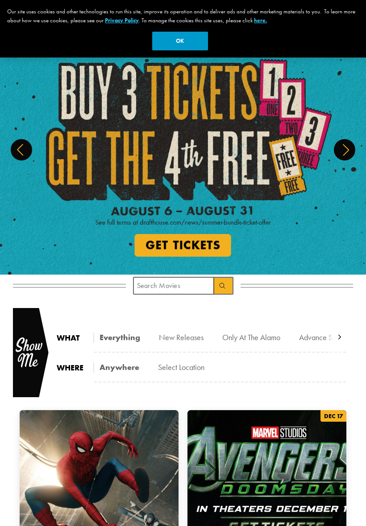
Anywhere (119, 367)
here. (260, 20)
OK (180, 41)
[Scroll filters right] (339, 337)
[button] (21, 149)
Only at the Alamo (251, 337)
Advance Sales (322, 337)
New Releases (181, 337)
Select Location (181, 367)
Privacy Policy (122, 20)
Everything (120, 337)
